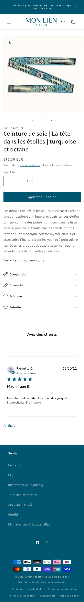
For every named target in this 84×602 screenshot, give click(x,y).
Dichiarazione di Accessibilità (29, 524)
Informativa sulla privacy (26, 485)
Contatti (14, 465)
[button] (9, 22)
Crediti (13, 514)
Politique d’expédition (22, 595)
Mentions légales (70, 595)
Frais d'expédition (30, 165)
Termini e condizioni (22, 495)
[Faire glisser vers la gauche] (32, 120)
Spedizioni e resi (20, 504)
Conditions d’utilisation (62, 588)
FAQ (11, 475)
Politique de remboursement (49, 582)
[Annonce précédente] (7, 6)
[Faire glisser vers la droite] (51, 120)
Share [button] (12, 425)
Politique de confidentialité (27, 588)
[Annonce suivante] (76, 6)
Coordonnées (47, 595)
